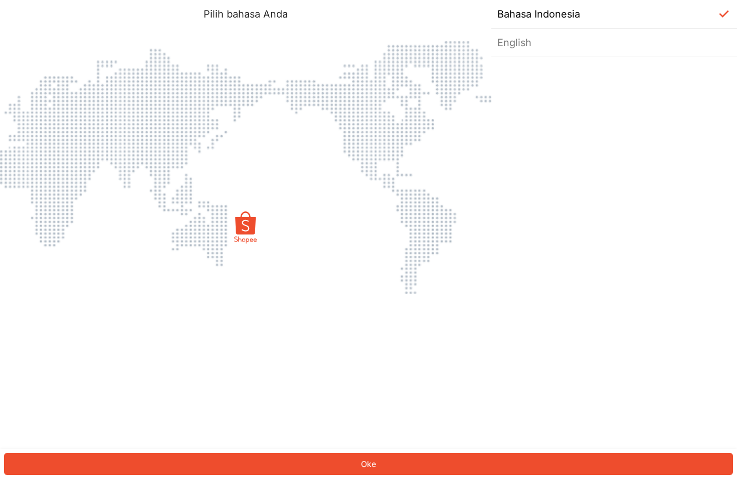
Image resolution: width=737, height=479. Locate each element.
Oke (368, 464)
